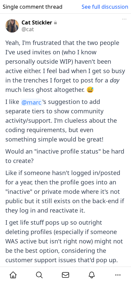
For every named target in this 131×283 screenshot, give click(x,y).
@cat (27, 29)
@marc (31, 102)
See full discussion (105, 6)
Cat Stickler (36, 22)
